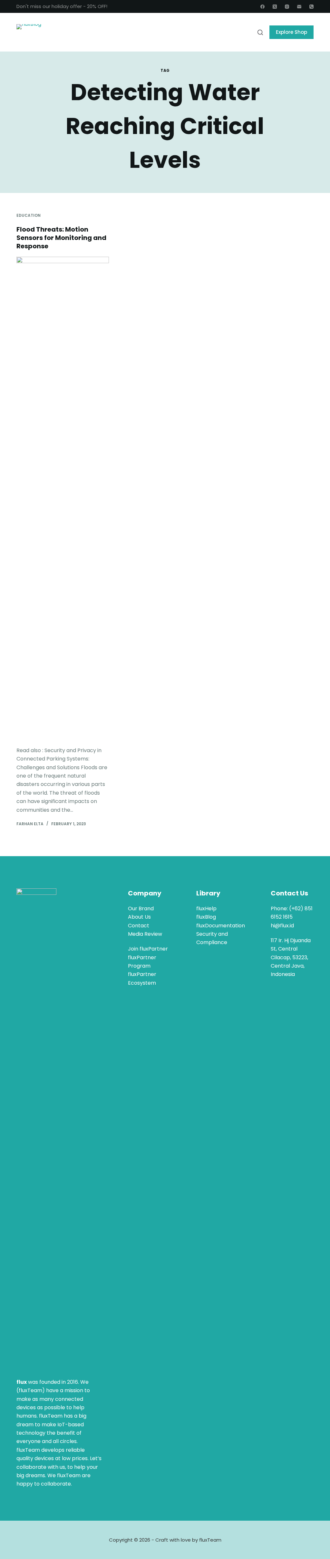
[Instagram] (287, 7)
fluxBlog (206, 917)
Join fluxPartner (148, 948)
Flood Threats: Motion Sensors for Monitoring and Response (61, 238)
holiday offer (67, 6)
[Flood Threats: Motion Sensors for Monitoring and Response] (62, 498)
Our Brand (141, 908)
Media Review (145, 934)
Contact (138, 925)
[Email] (299, 7)
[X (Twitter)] (275, 7)
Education (28, 215)
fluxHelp (206, 908)
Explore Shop (291, 32)
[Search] (260, 32)
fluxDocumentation (220, 925)
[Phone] (311, 7)
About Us (139, 917)
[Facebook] (262, 7)
